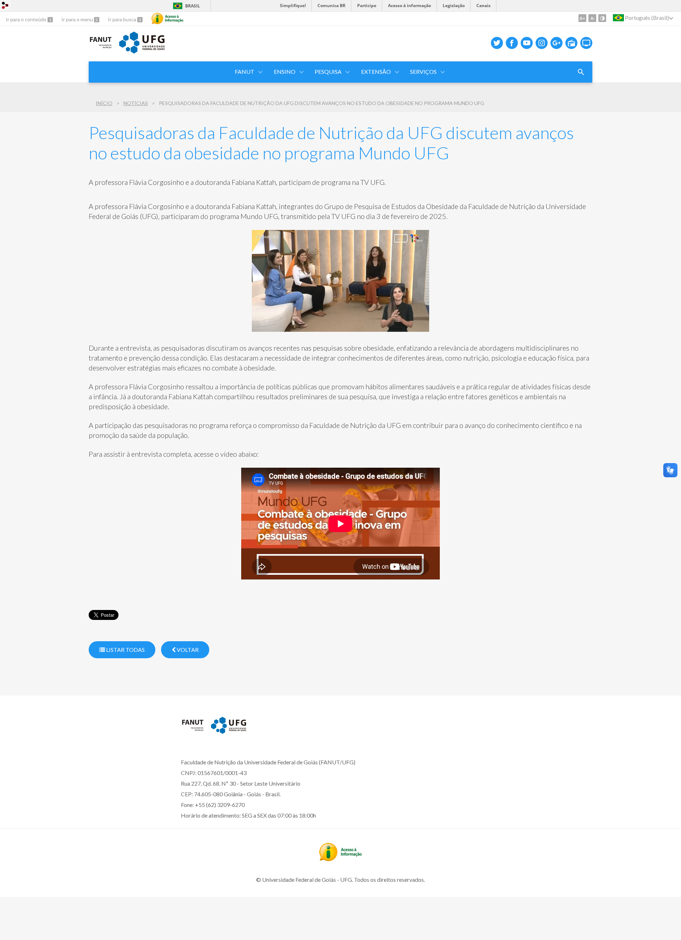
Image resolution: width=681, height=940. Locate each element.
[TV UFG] (586, 43)
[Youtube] (527, 43)
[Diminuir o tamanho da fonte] (592, 18)
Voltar (187, 649)
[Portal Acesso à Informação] (340, 859)
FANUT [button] (244, 71)
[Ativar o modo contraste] (602, 18)
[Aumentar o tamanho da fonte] (582, 18)
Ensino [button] (284, 71)
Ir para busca (122, 19)
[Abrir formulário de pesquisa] (581, 72)
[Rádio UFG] (571, 43)
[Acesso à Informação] (167, 18)
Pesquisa (328, 71)
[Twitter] (497, 43)
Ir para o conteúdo (27, 19)
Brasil (192, 6)
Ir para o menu (77, 19)
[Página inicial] (192, 731)
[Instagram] (542, 43)
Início (104, 103)
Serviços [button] (423, 71)
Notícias (135, 103)
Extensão (376, 71)
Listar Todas (125, 649)
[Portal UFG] (142, 51)
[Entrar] (5, 6)
